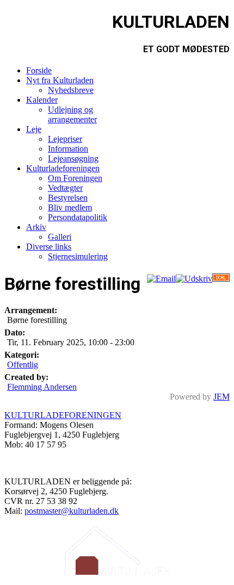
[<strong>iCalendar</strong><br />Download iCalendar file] (221, 278)
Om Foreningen (75, 178)
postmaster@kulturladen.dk (71, 510)
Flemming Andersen (42, 386)
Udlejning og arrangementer (72, 114)
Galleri (59, 236)
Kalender (42, 99)
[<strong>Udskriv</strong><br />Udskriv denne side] (194, 278)
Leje (33, 129)
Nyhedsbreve (71, 90)
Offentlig (22, 364)
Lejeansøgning (73, 158)
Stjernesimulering (78, 256)
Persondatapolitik (77, 217)
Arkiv (36, 227)
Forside (39, 70)
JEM (221, 396)
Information (68, 148)
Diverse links (48, 246)
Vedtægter (65, 187)
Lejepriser (65, 139)
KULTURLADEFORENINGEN (62, 415)
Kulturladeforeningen (63, 168)
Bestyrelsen (68, 197)
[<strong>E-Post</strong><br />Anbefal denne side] (161, 278)
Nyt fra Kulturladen (60, 80)
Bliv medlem (70, 207)
